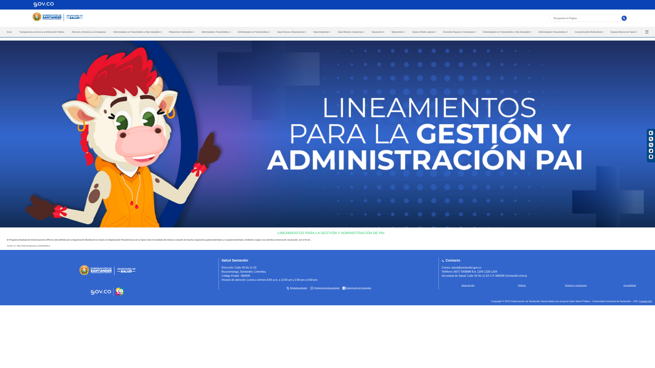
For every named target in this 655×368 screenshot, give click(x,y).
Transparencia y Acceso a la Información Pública (41, 32)
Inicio (9, 32)
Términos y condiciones (576, 285)
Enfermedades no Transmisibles (254, 32)
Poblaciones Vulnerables (181, 32)
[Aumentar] (651, 139)
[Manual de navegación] (651, 157)
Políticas (522, 285)
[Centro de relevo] (651, 151)
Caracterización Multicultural (589, 32)
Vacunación (378, 32)
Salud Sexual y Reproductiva (291, 32)
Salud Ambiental (321, 32)
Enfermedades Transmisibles (216, 32)
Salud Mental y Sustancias (351, 32)
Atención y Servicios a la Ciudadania (89, 32)
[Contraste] (651, 133)
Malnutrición (398, 32)
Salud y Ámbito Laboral (424, 32)
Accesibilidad (629, 285)
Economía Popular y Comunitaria (459, 32)
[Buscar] (624, 18)
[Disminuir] (651, 145)
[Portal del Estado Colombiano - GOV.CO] (101, 295)
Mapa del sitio (468, 285)
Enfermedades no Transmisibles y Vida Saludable (137, 32)
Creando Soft (645, 301)
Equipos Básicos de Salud (624, 32)
